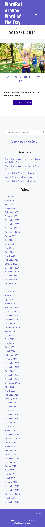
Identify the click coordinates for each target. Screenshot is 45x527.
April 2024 (9, 300)
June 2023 (9, 339)
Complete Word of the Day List (25, 141)
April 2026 (9, 204)
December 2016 (12, 486)
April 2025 (9, 252)
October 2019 (11, 423)
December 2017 (12, 458)
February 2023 (11, 355)
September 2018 (12, 438)
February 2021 (11, 395)
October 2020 (11, 407)
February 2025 (11, 260)
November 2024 (12, 272)
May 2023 (9, 343)
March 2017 (10, 478)
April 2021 (9, 387)
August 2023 (10, 331)
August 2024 (10, 284)
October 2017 (11, 462)
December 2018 (12, 434)
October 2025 (11, 228)
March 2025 (10, 256)
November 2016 (12, 490)
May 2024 (9, 296)
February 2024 (11, 307)
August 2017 (10, 466)
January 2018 (11, 454)
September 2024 (12, 280)
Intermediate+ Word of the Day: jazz (20, 173)
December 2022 (12, 363)
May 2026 (9, 200)
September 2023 (12, 327)
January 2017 (11, 482)
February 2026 (11, 212)
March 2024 (10, 304)
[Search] (44, 132)
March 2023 (10, 351)
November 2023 (12, 319)
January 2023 (11, 359)
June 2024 (9, 292)
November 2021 (12, 379)
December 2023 (12, 315)
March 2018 (10, 446)
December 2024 (12, 268)
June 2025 (9, 244)
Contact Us (14, 520)
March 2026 (10, 208)
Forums (37, 514)
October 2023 (11, 323)
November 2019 (12, 419)
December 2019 (12, 415)
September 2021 (12, 383)
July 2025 (9, 240)
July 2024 (9, 288)
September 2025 (12, 232)
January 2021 (11, 399)
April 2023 (9, 347)
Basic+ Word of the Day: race (22, 79)
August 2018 (10, 442)
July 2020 (9, 411)
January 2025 (11, 264)
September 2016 (12, 494)
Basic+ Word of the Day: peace (18, 177)
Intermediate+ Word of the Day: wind (21, 181)
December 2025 (12, 220)
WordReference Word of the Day (13, 13)
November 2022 (12, 367)
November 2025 (12, 224)
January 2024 (11, 311)
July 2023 (9, 335)
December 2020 (12, 403)
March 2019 (10, 431)
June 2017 (9, 470)
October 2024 (11, 276)
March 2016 (10, 498)
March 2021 (10, 391)
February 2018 (11, 450)
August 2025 (10, 236)
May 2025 (9, 248)
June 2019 (9, 427)
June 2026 (9, 196)
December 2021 (12, 375)
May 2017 (9, 474)
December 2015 (12, 502)
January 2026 (11, 216)
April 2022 (9, 371)
